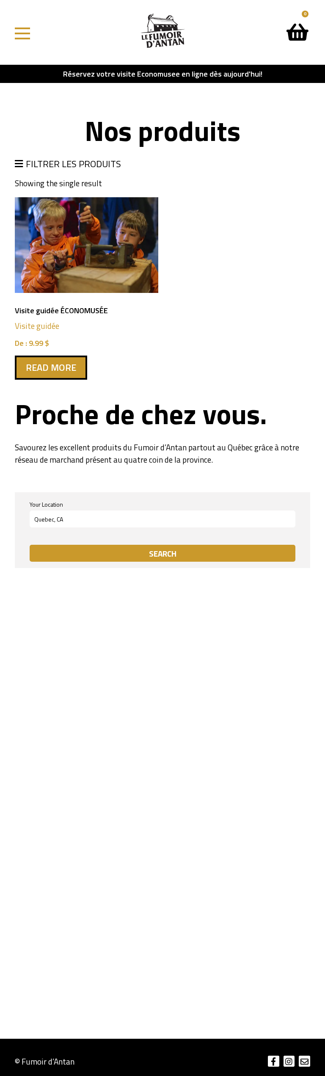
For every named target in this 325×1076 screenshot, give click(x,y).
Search (162, 553)
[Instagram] (289, 1061)
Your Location (46, 505)
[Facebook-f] (273, 1061)
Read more (51, 367)
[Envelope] (304, 1061)
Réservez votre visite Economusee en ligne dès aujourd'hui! (162, 74)
